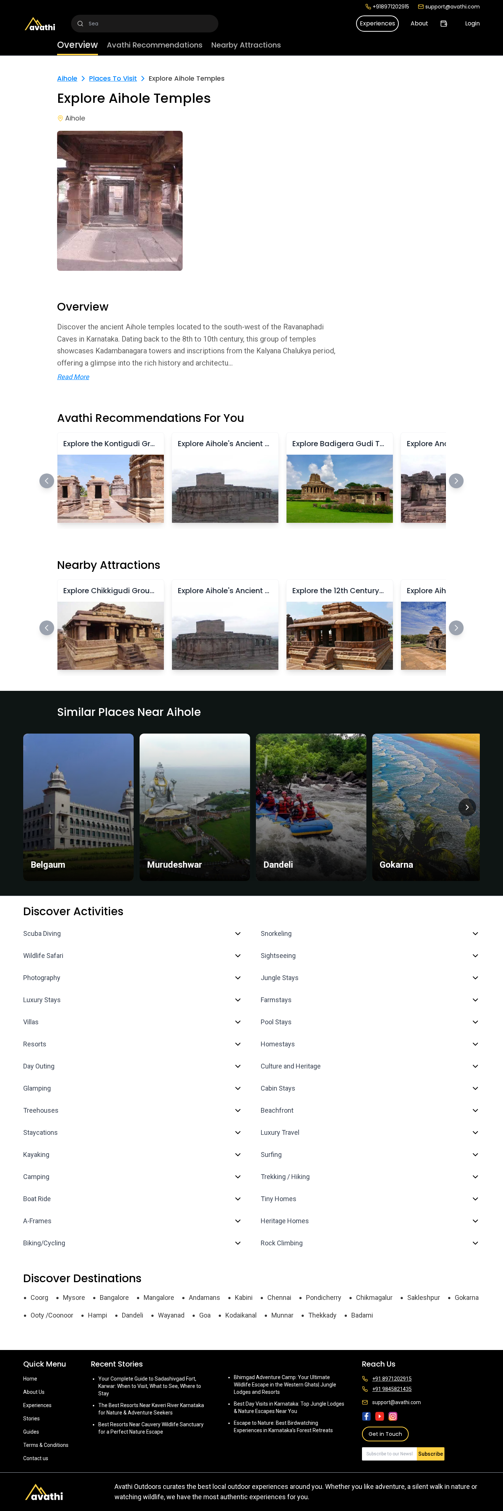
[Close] (325, 726)
